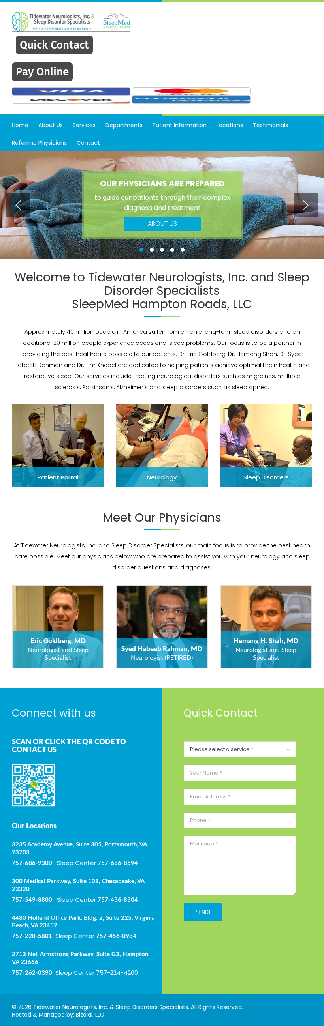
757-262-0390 (32, 973)
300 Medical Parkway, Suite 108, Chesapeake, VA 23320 (78, 885)
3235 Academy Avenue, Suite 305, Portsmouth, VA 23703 (79, 849)
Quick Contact (54, 44)
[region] (162, 205)
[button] (18, 205)
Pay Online (42, 71)
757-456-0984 (116, 936)
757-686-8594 (118, 863)
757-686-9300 (32, 863)
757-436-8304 (118, 900)
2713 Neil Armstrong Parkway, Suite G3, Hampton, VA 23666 (81, 958)
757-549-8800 (32, 900)
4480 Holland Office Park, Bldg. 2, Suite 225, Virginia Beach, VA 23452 (83, 922)
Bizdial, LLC (90, 1015)
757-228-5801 (32, 936)
